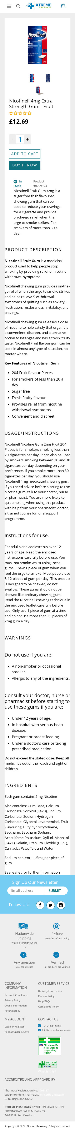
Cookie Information (16, 1005)
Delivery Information (50, 991)
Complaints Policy (48, 1006)
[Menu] (9, 5)
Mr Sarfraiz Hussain (52, 1094)
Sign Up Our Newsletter (35, 882)
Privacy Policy (12, 1000)
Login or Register (14, 1026)
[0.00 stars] (20, 113)
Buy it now (24, 164)
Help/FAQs (44, 1001)
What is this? (47, 1071)
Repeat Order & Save (17, 1032)
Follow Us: (19, 904)
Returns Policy (46, 996)
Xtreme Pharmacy (37, 1126)
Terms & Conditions (16, 995)
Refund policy (12, 1011)
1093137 (43, 1090)
